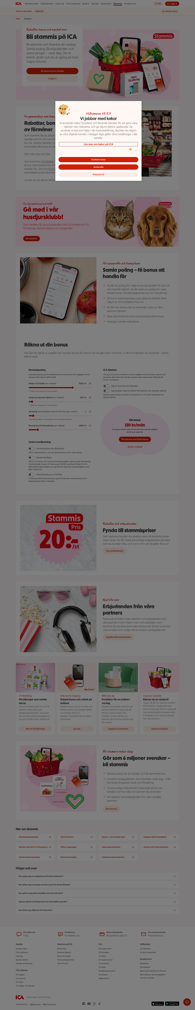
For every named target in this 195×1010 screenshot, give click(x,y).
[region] (98, 141)
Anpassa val (98, 174)
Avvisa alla (98, 167)
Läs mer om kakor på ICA (98, 144)
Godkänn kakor (98, 159)
